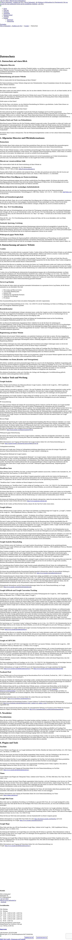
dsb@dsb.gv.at (67, 192)
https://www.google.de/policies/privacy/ (16, 629)
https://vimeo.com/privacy (11, 795)
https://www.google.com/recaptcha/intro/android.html (48, 668)
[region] (36, 40)
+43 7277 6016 (4, 0)
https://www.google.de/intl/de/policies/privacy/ (18, 845)
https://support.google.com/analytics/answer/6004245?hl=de (21, 443)
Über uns (6, 10)
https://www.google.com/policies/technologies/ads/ (18, 587)
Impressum (10, 19)
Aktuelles (6, 16)
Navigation (3, 24)
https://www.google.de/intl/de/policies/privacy (16, 770)
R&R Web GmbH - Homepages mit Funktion (12, 939)
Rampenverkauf (8, 15)
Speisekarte (7, 13)
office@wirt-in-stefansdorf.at (17, 0)
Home (5, 8)
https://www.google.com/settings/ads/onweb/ (49, 573)
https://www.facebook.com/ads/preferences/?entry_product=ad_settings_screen (25, 703)
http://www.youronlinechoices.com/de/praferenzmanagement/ (46, 709)
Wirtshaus (6, 12)
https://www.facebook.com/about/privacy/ (19, 698)
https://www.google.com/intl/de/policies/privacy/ (17, 668)
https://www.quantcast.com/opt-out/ (37, 501)
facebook (3, 902)
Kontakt (6, 18)
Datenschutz (10, 21)
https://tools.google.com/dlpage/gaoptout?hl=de (20, 429)
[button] (36, 48)
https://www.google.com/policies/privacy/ (31, 820)
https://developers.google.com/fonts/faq (45, 819)
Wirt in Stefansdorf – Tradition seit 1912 (11, 26)
